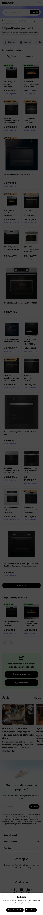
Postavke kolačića (15, 910)
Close (3, 896)
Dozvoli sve (30, 910)
